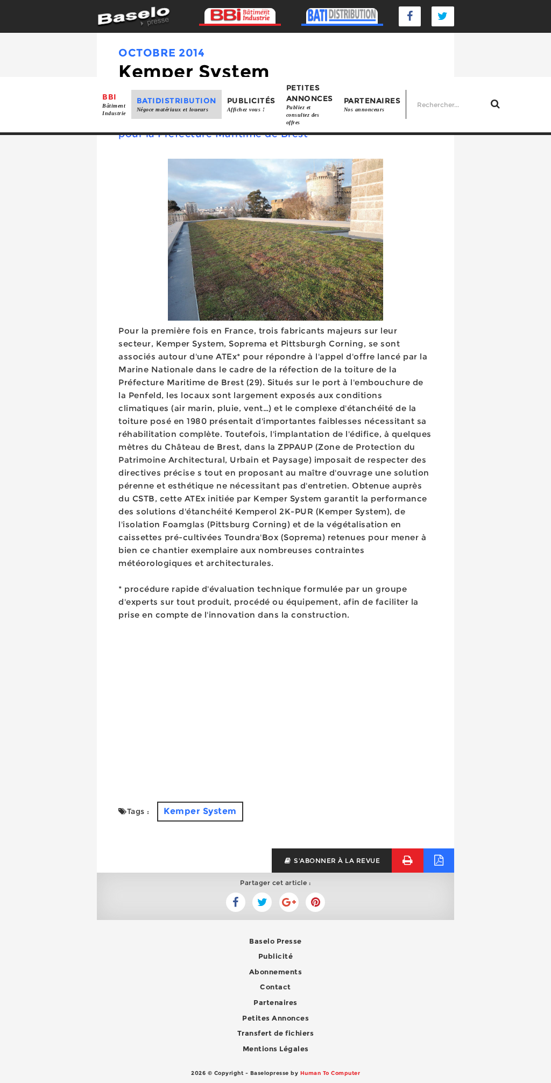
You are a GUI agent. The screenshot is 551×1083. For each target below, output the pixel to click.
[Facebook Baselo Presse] (410, 16)
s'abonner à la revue (336, 861)
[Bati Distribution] (342, 16)
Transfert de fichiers (275, 1033)
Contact (275, 986)
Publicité (275, 956)
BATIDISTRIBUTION (176, 104)
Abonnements (275, 971)
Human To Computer (330, 1073)
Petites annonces (309, 104)
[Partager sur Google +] (289, 902)
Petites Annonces (275, 1018)
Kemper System (200, 811)
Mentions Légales (276, 1048)
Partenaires (372, 104)
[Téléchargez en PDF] (438, 860)
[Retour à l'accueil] (134, 15)
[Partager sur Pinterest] (315, 902)
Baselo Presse (275, 941)
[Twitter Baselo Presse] (443, 16)
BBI (114, 104)
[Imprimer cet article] (407, 860)
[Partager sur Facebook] (262, 902)
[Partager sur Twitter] (235, 902)
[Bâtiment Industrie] (240, 16)
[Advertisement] (275, 704)
